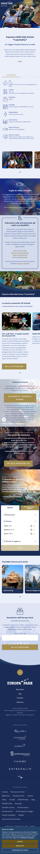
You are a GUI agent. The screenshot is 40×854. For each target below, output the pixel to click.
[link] (20, 672)
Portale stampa (22, 807)
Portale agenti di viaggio (24, 811)
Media (4, 800)
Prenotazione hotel (17, 792)
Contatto (20, 698)
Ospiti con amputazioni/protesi (20, 253)
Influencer (20, 702)
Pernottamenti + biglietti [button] (30, 507)
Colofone (32, 826)
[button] (17, 152)
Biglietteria (6, 796)
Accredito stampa (8, 807)
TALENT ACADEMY (9, 815)
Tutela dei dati (9, 826)
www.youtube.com (23, 422)
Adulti (6, 526)
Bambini (7, 529)
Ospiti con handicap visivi (20, 255)
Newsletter (20, 689)
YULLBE (12, 800)
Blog (33, 800)
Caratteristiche (11, 75)
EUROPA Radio (23, 800)
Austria (11, 99)
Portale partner (7, 811)
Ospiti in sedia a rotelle (20, 250)
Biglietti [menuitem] (29, 2)
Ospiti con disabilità (23, 263)
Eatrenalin (18, 803)
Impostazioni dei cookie (20, 850)
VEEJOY (21, 815)
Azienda (5, 792)
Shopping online (18, 796)
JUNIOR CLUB (7, 803)
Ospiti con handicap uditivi (20, 257)
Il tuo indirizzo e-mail (20, 633)
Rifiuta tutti (20, 846)
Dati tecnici (29, 75)
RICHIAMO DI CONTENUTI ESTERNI (20, 397)
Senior (6, 533)
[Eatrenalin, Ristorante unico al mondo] (20, 769)
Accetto (20, 841)
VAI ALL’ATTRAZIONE (14, 366)
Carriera (30, 796)
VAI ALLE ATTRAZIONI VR (18, 463)
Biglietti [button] (10, 508)
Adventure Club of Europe (11, 819)
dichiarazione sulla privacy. (27, 837)
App (20, 694)
